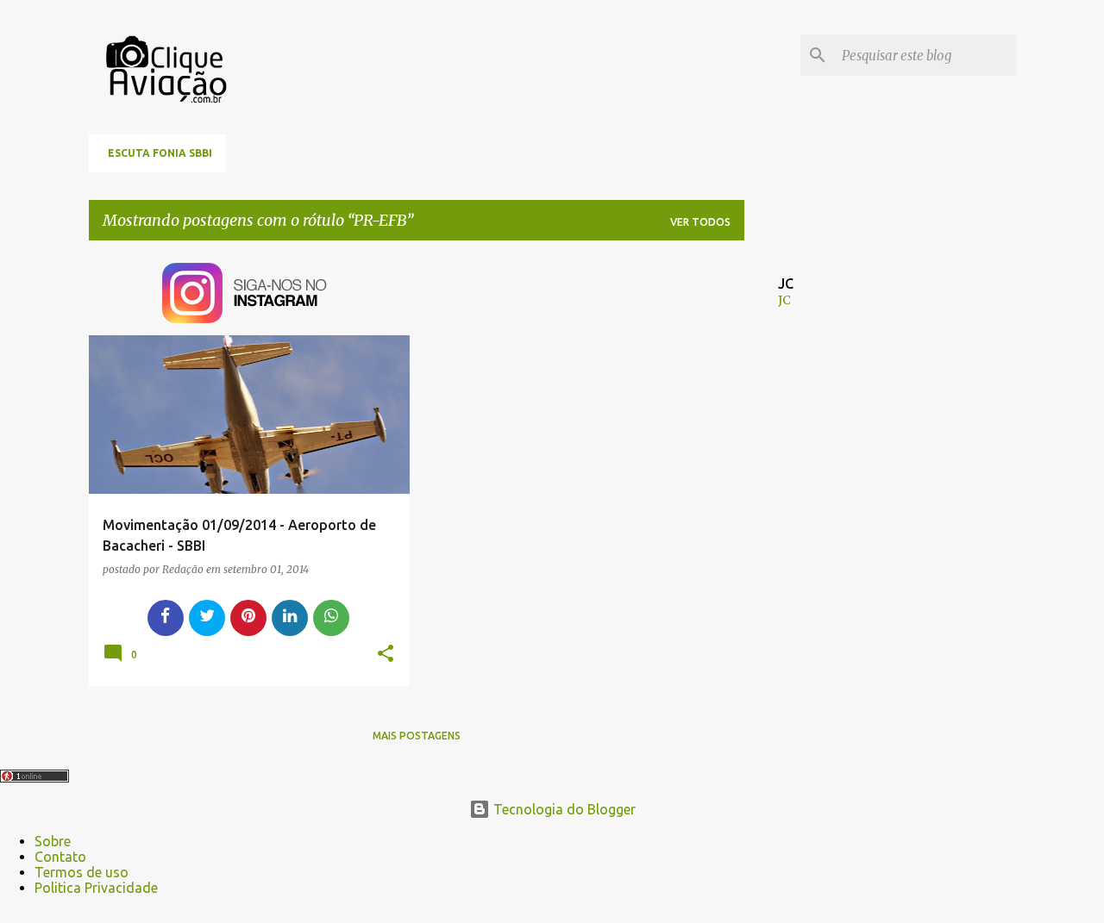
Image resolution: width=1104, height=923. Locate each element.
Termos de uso (81, 872)
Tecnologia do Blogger (563, 809)
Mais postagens (417, 735)
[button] (385, 654)
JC (784, 300)
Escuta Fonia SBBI (160, 153)
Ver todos (700, 222)
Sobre (52, 841)
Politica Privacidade (96, 887)
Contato (60, 856)
